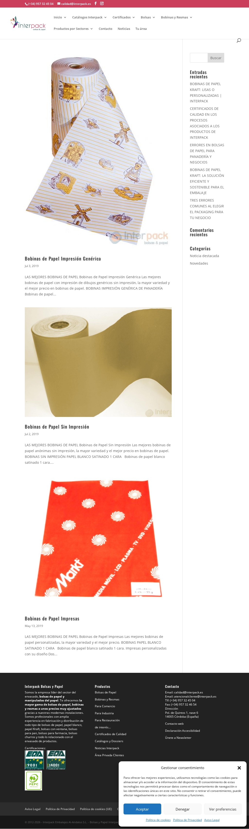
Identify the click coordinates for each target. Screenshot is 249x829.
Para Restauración (107, 720)
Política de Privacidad (187, 820)
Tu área (141, 29)
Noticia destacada (204, 255)
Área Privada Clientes (109, 755)
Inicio (58, 17)
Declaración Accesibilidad (182, 731)
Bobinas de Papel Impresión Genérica (63, 258)
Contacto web (174, 724)
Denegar (183, 809)
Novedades (199, 263)
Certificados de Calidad (110, 734)
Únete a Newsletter (178, 738)
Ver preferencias (222, 809)
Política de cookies (158, 820)
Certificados (122, 17)
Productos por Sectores (71, 29)
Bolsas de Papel (105, 692)
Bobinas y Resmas (174, 17)
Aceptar (142, 809)
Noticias (124, 29)
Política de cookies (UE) (96, 809)
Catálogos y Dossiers (109, 741)
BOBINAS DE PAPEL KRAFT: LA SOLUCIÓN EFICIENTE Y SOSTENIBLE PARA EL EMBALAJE (207, 181)
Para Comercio (105, 706)
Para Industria (104, 713)
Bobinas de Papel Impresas (52, 618)
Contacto (105, 29)
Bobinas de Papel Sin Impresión (57, 426)
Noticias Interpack (107, 748)
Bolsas (146, 17)
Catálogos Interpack (87, 17)
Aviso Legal (212, 820)
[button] (239, 767)
